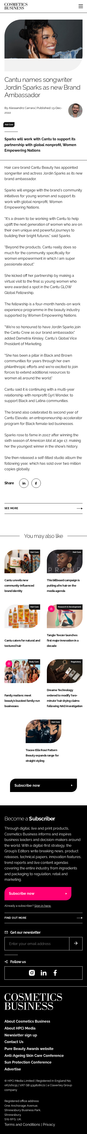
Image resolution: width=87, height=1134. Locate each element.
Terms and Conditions (22, 1124)
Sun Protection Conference (28, 1062)
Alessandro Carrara (22, 108)
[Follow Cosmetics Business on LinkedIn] (43, 974)
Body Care (34, 662)
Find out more (15, 917)
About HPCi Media (19, 1028)
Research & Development (69, 607)
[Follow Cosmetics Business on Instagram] (31, 974)
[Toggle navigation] (80, 6)
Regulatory (76, 662)
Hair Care (9, 124)
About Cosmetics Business (27, 1021)
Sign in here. (42, 905)
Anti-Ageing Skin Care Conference (34, 1056)
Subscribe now (27, 785)
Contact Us (13, 1042)
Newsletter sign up (20, 1035)
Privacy (49, 1124)
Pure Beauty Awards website (29, 1049)
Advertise (12, 1069)
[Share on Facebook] (36, 483)
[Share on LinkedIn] (24, 483)
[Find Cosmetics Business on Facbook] (55, 974)
